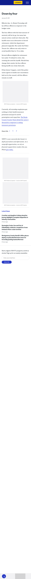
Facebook (9, 131)
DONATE (18, 3)
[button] (4, 576)
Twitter (13, 131)
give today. (9, 150)
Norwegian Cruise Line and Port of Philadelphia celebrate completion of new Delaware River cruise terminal (15, 227)
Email (16, 131)
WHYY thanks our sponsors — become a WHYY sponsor (15, 104)
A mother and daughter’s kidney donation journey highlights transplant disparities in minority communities (15, 217)
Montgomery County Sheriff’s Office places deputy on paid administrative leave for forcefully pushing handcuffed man (15, 237)
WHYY (6, 3)
